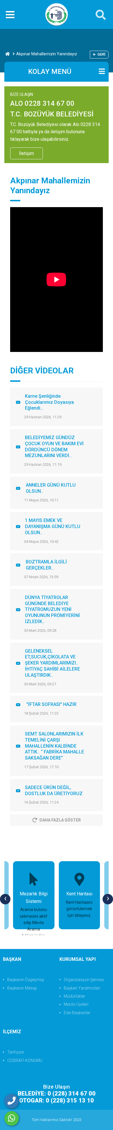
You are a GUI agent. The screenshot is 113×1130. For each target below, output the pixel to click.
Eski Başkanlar (77, 1012)
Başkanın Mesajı (22, 988)
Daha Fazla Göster (60, 820)
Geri (101, 54)
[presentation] (5, 899)
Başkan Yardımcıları (82, 988)
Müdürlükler (74, 996)
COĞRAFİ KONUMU (24, 1060)
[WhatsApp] (11, 1118)
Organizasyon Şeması (84, 979)
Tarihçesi (15, 1052)
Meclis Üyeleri (76, 1004)
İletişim (26, 153)
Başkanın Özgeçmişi (25, 979)
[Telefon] (11, 1101)
